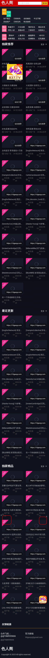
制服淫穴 (11, 27)
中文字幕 (37, 19)
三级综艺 (31, 30)
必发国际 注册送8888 (10, 107)
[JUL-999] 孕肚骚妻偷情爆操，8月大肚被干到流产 (22, 608)
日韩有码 (17, 19)
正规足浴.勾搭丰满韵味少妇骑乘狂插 (17, 510)
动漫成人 (41, 30)
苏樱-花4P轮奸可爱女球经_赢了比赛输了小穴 (20, 486)
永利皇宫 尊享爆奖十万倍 (12, 151)
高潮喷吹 (31, 39)
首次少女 (21, 39)
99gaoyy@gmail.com (33, 637)
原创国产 (6, 22)
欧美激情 (27, 22)
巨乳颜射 (41, 39)
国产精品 (6, 19)
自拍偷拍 (27, 19)
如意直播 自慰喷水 (33, 107)
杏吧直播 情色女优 (33, 129)
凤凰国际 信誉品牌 (33, 64)
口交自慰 (21, 27)
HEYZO (41, 35)
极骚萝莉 (31, 35)
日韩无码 (17, 22)
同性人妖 (11, 30)
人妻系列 (21, 35)
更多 (42, 44)
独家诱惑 (11, 39)
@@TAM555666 (7, 640)
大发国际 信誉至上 (33, 85)
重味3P (11, 35)
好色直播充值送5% (9, 129)
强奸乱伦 (31, 27)
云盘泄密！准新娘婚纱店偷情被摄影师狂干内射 (21, 583)
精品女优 (41, 27)
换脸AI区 (21, 30)
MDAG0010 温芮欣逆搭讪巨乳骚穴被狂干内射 (20, 534)
